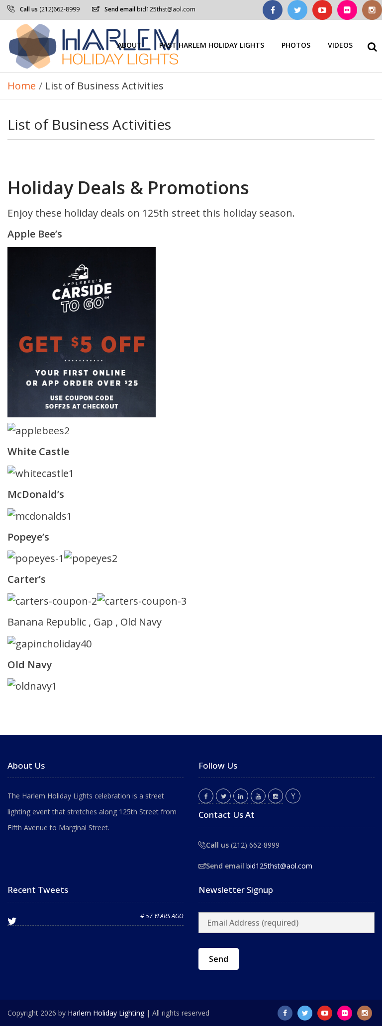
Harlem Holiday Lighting (106, 1013)
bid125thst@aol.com (166, 9)
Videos (340, 45)
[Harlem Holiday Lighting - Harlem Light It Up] (94, 46)
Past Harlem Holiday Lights (211, 45)
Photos (296, 45)
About (129, 45)
